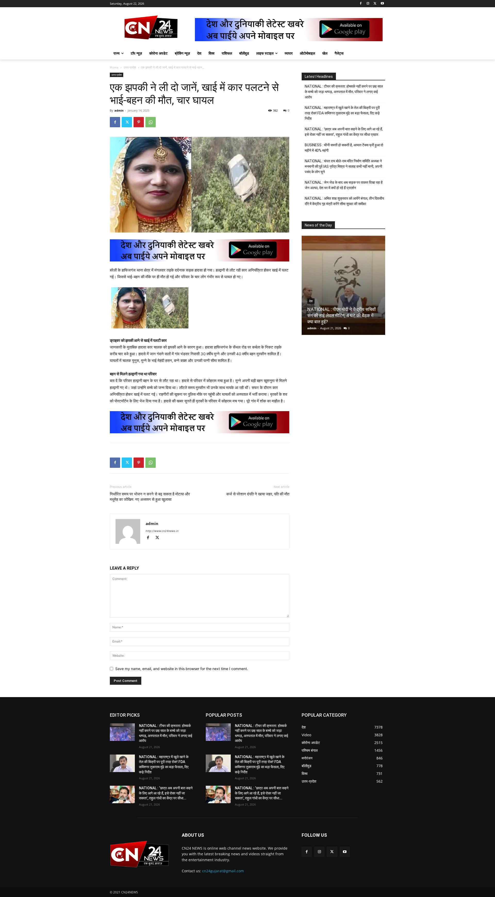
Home (114, 67)
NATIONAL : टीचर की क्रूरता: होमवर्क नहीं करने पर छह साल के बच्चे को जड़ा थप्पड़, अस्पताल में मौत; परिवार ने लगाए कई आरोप (344, 91)
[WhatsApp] (150, 122)
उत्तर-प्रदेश (129, 67)
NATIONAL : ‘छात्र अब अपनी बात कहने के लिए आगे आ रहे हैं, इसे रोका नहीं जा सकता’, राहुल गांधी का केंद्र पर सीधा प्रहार (344, 132)
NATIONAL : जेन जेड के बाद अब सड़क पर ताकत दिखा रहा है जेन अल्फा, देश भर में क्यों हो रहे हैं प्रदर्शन (344, 185)
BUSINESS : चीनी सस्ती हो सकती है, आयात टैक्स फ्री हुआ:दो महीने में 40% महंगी (344, 148)
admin (118, 110)
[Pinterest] (139, 122)
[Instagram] (368, 4)
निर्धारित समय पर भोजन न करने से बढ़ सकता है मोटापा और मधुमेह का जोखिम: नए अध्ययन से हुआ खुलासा (150, 497)
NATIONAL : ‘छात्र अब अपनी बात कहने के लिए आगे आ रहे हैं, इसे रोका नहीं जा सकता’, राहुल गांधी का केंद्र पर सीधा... (166, 793)
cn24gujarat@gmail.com (223, 870)
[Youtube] (382, 4)
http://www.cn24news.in (162, 531)
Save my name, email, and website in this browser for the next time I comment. (181, 668)
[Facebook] (361, 4)
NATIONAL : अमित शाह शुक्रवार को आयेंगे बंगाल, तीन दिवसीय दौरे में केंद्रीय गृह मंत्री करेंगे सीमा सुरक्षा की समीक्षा (344, 201)
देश (311, 301)
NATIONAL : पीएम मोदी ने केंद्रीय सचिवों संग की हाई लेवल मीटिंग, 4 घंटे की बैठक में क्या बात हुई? (341, 315)
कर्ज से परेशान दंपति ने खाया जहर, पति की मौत (257, 494)
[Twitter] (375, 4)
